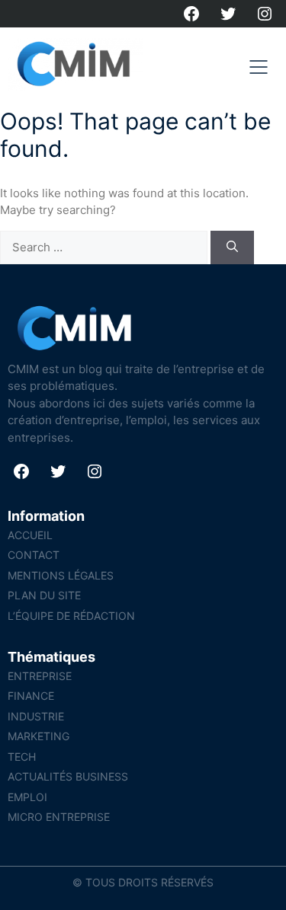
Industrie (36, 716)
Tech (22, 756)
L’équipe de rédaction (71, 615)
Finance (31, 695)
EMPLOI (27, 796)
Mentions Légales (61, 575)
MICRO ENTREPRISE (59, 816)
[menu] (258, 67)
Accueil (30, 534)
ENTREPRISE (40, 675)
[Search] (232, 248)
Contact (33, 554)
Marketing (38, 736)
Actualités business (68, 776)
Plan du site (44, 595)
